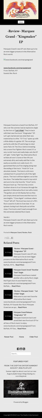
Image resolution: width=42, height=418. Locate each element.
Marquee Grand (16, 232)
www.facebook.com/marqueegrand (17, 68)
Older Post (33, 337)
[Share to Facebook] (12, 238)
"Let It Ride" (19, 130)
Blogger (25, 402)
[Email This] (6, 238)
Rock (30, 232)
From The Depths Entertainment (27, 415)
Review (24, 232)
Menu (21, 22)
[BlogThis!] (8, 238)
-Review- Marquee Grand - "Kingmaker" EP (21, 36)
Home (21, 337)
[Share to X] (10, 238)
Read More (20, 265)
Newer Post (8, 337)
